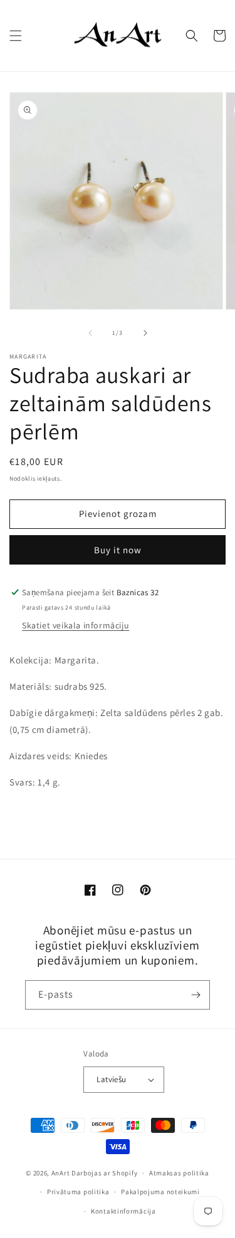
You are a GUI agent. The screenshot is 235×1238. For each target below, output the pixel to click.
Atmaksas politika (179, 1173)
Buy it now (118, 550)
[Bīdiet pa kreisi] (90, 333)
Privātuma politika (78, 1191)
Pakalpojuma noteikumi (160, 1191)
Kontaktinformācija (123, 1211)
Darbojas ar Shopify (104, 1173)
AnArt (60, 1173)
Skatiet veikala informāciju (75, 625)
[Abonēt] (195, 995)
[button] (15, 35)
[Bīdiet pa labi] (145, 333)
